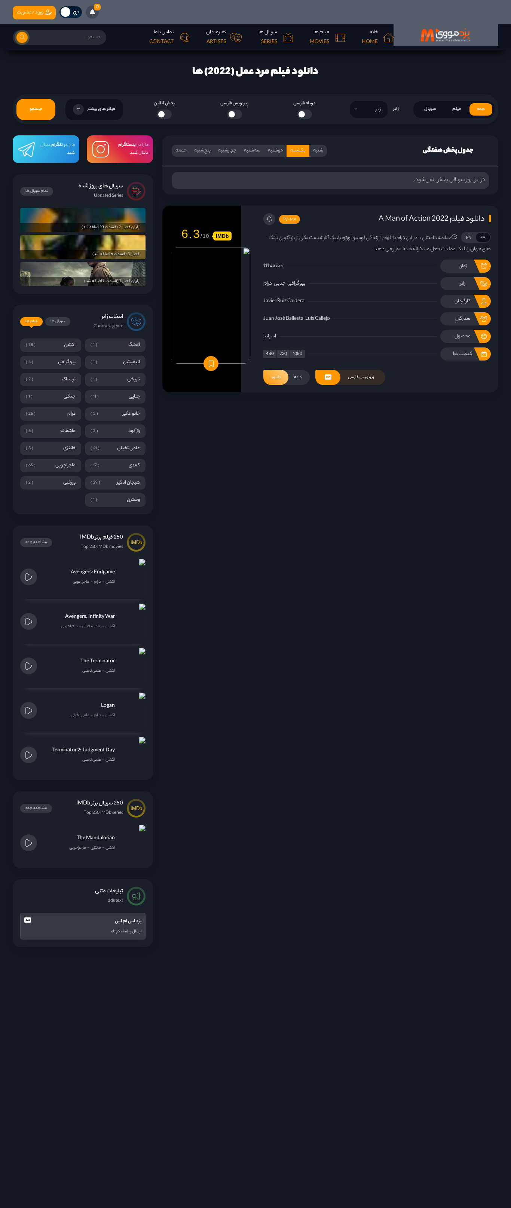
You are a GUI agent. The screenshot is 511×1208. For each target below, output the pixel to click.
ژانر (396, 109)
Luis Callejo (317, 319)
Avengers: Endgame (93, 572)
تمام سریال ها (36, 191)
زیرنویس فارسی (234, 103)
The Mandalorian (96, 838)
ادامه (286, 377)
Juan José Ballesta (283, 319)
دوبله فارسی (304, 103)
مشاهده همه (36, 542)
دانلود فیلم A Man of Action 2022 (431, 219)
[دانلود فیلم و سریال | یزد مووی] (446, 35)
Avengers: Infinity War (90, 617)
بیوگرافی (296, 283)
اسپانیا (269, 336)
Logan (108, 706)
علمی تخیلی (91, 626)
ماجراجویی (81, 582)
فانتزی (96, 847)
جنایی (279, 283)
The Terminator (97, 661)
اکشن (110, 582)
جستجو (36, 109)
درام (267, 283)
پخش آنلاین (164, 103)
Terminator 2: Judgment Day (83, 750)
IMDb (222, 236)
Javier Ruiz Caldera (284, 301)
